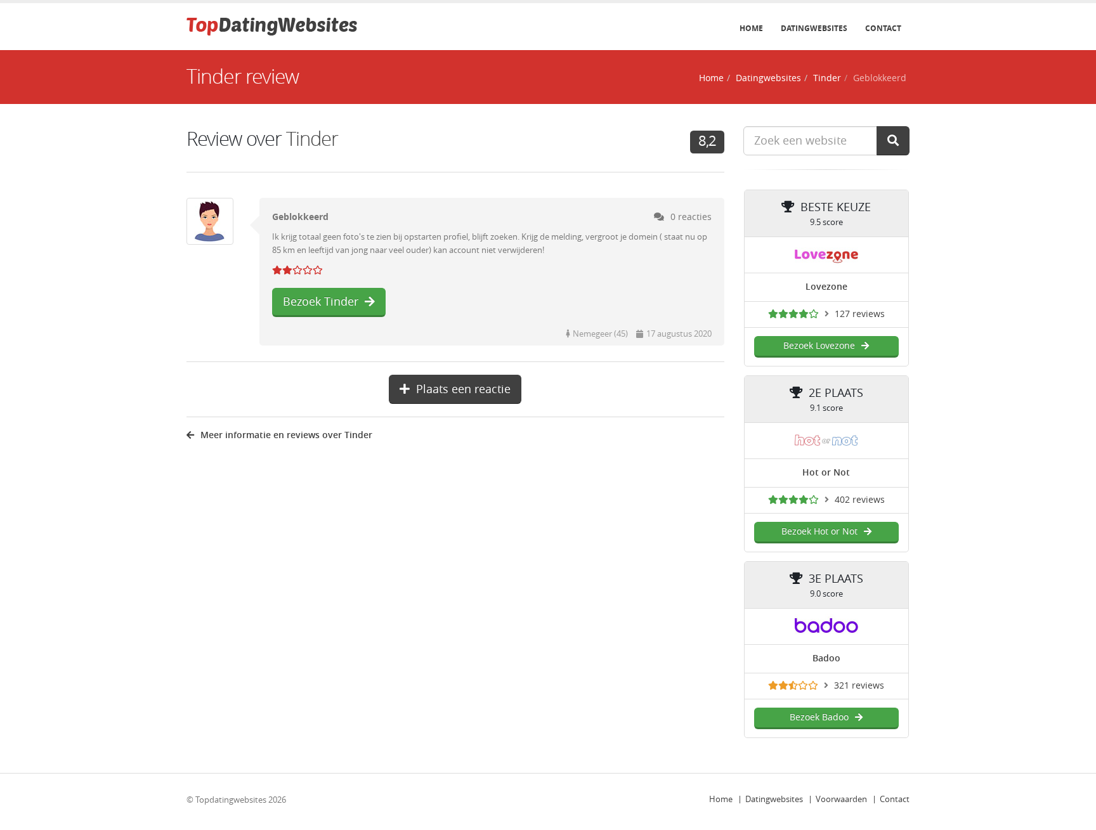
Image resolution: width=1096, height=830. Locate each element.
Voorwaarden (841, 799)
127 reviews (860, 314)
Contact (883, 28)
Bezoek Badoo (819, 717)
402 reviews (860, 500)
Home (751, 28)
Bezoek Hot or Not (819, 531)
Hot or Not (826, 472)
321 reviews (859, 685)
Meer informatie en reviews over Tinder (286, 435)
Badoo (826, 658)
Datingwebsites (814, 28)
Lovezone (826, 287)
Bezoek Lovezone (819, 345)
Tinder (827, 78)
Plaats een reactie (463, 389)
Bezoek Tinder (320, 302)
